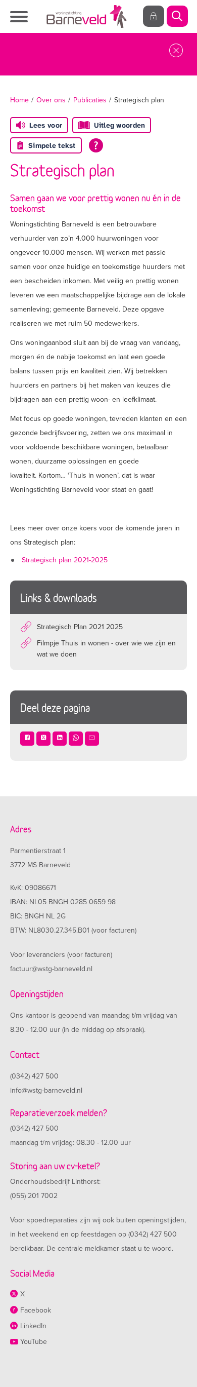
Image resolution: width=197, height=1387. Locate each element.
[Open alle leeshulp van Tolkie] (96, 145)
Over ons (51, 100)
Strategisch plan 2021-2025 (65, 560)
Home (19, 100)
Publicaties (90, 100)
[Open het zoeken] (177, 16)
